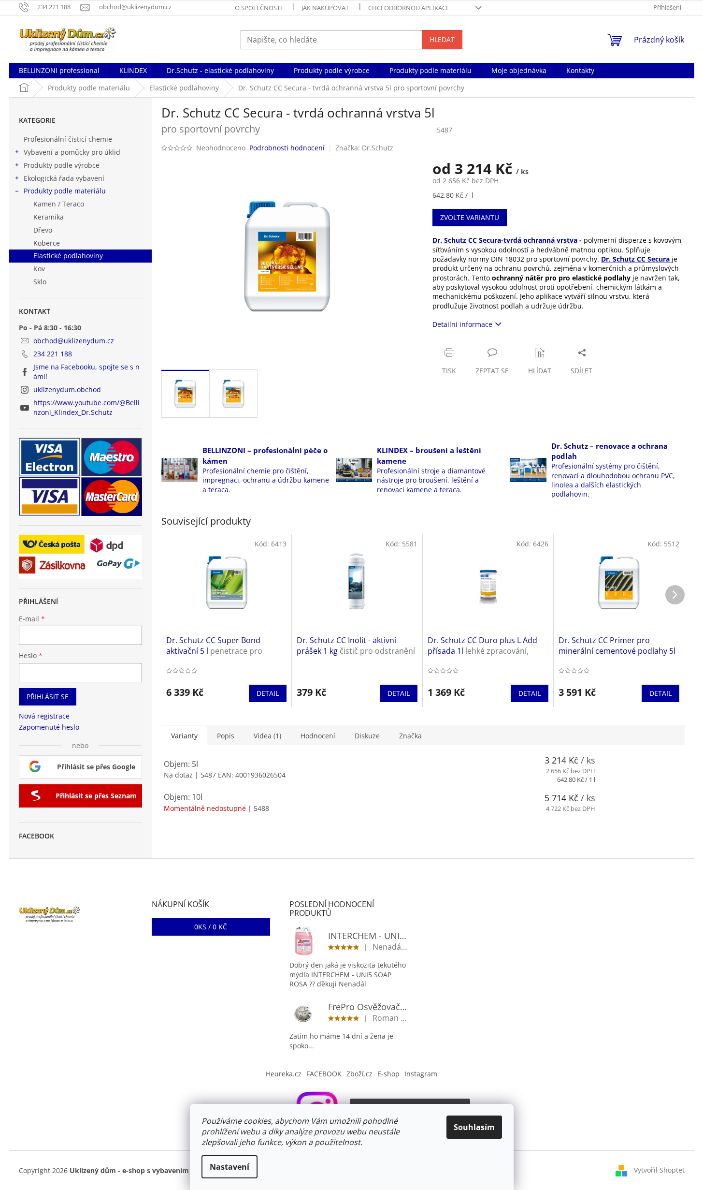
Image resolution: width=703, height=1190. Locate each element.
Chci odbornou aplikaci (408, 7)
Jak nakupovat (325, 7)
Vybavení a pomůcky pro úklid (72, 152)
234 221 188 (52, 353)
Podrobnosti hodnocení (287, 147)
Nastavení (229, 1166)
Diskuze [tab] (367, 735)
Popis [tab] (225, 735)
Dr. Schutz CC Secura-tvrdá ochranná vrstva (504, 240)
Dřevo (42, 230)
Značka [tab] (410, 735)
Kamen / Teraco (58, 203)
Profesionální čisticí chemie (68, 139)
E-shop (388, 1073)
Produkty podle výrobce (62, 165)
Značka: (364, 147)
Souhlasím (474, 1127)
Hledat (442, 39)
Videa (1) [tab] (267, 735)
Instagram (420, 1073)
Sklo (39, 281)
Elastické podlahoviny (68, 255)
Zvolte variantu (469, 217)
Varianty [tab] (184, 735)
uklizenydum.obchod (67, 389)
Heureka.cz (283, 1073)
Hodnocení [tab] (318, 735)
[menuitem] (59, 70)
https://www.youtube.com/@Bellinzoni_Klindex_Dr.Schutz (86, 407)
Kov (39, 268)
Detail (268, 693)
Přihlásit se (48, 696)
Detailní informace (462, 324)
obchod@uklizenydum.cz (73, 340)
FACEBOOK (324, 1073)
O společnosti (258, 7)
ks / (210, 926)
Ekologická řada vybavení (64, 178)
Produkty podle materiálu (65, 190)
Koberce (46, 243)
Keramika (48, 216)
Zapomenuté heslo (49, 727)
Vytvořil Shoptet (659, 1170)
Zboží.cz (359, 1073)
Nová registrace (44, 715)
